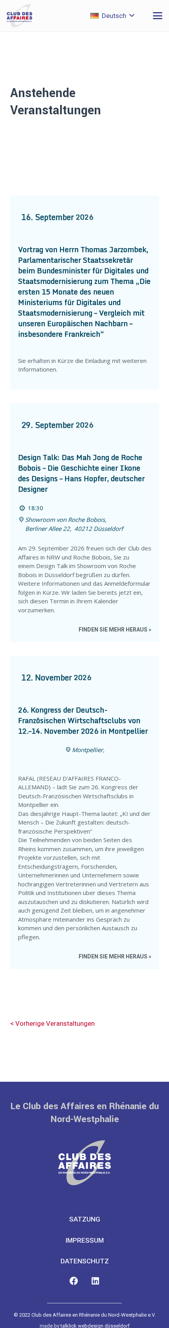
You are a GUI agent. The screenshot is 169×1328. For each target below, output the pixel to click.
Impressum (85, 1240)
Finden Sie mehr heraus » (115, 629)
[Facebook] (73, 1281)
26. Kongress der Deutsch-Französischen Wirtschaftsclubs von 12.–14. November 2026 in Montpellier (83, 720)
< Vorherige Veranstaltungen (52, 1023)
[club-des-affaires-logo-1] (19, 15)
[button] (112, 15)
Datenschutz (85, 1261)
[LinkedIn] (95, 1281)
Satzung (84, 1219)
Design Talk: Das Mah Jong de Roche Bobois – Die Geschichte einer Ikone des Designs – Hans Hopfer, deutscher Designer (81, 473)
